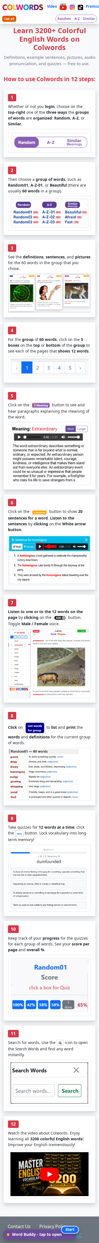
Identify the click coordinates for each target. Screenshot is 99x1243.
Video (52, 6)
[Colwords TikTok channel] (80, 6)
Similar (89, 18)
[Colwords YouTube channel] (63, 6)
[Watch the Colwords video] (49, 1174)
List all (9, 19)
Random (64, 18)
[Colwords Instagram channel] (72, 6)
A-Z (77, 18)
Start (70, 1229)
